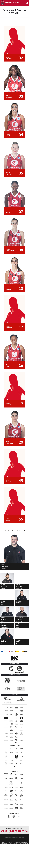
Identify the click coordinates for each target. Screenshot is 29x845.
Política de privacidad (13, 843)
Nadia (7, 211)
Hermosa (9, 443)
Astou (7, 480)
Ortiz (8, 135)
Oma (7, 366)
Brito (8, 520)
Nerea (7, 441)
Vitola (8, 404)
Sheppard (9, 58)
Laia (7, 288)
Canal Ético (10, 842)
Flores (8, 289)
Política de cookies (4, 843)
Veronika (8, 249)
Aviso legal (3, 842)
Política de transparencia (24, 843)
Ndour (8, 481)
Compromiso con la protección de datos (20, 842)
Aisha (7, 57)
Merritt (8, 172)
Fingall (8, 212)
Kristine (8, 403)
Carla (7, 518)
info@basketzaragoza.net (21, 838)
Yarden (8, 326)
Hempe (8, 174)
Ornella (8, 95)
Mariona (8, 134)
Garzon (9, 328)
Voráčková (10, 251)
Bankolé (9, 97)
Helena (7, 364)
